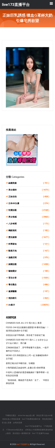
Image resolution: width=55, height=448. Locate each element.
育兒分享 (28, 278)
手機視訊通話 (10, 415)
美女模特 (28, 190)
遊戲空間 (28, 257)
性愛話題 (28, 210)
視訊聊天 (28, 298)
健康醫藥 (28, 291)
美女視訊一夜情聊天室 (21, 433)
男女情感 (28, 217)
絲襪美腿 (28, 183)
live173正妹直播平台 (33, 426)
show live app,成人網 (26, 415)
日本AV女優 (28, 203)
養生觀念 (28, 284)
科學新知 (28, 244)
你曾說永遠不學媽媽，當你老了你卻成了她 (25, 335)
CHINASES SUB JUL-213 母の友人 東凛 (24, 323)
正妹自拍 (28, 196)
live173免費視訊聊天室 (31, 419)
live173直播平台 (22, 444)
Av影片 (28, 305)
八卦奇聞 (28, 223)
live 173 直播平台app (40, 433)
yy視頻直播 (17, 423)
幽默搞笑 (28, 230)
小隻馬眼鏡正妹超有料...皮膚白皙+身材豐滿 (25, 368)
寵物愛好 (28, 271)
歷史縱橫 (28, 237)
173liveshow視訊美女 (14, 430)
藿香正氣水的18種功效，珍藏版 (20, 363)
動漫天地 (28, 250)
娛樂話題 (28, 264)
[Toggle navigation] (51, 3)
